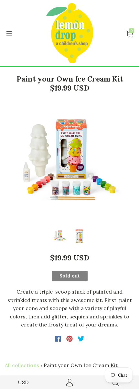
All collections (22, 365)
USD (23, 382)
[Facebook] (58, 339)
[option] (69, 162)
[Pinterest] (69, 339)
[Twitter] (81, 339)
